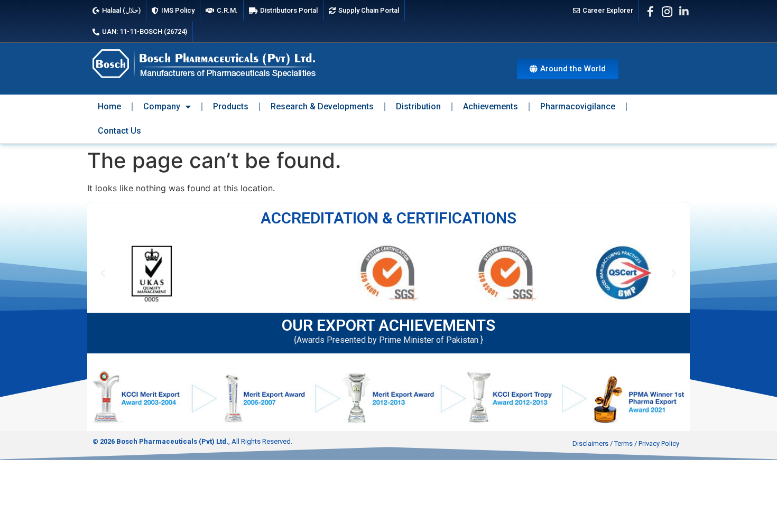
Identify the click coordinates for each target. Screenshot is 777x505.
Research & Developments (322, 106)
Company (161, 106)
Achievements (490, 106)
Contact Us (119, 131)
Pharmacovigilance (577, 106)
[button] (103, 273)
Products (230, 106)
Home (109, 106)
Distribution (418, 106)
